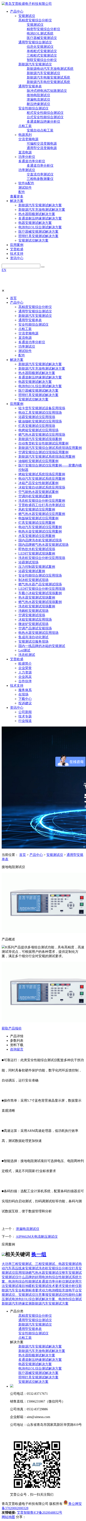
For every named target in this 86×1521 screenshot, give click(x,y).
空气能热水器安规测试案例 (38, 492)
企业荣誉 (25, 668)
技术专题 (25, 716)
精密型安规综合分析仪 (43, 29)
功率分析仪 (26, 157)
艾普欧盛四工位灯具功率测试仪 (41, 505)
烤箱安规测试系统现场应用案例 (41, 474)
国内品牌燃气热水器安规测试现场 (43, 544)
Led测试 (24, 650)
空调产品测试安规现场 (35, 628)
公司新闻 (25, 712)
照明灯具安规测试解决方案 (38, 236)
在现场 (23, 694)
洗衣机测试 (26, 654)
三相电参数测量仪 (40, 179)
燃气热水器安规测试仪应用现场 (41, 434)
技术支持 (16, 685)
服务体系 (25, 690)
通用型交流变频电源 (42, 148)
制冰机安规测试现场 (33, 580)
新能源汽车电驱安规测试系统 (48, 77)
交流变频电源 (28, 139)
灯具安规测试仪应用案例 (36, 522)
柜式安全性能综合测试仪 (45, 112)
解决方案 (16, 359)
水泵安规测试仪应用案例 (36, 536)
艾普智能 (23, 1512)
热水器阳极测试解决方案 (36, 214)
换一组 (38, 1254)
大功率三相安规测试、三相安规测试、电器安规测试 (40, 1264)
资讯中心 (16, 707)
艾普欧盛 (16, 659)
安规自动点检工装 (40, 130)
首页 (13, 298)
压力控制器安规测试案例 (36, 566)
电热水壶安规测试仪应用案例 (40, 531)
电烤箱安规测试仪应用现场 (38, 430)
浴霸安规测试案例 (31, 571)
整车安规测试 (72, 1272)
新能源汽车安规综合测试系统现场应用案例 (50, 448)
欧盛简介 (25, 663)
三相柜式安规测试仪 (42, 55)
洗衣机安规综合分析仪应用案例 (41, 500)
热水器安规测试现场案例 (36, 597)
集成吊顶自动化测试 (33, 637)
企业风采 (25, 677)
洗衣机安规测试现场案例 (36, 606)
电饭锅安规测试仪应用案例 (38, 518)
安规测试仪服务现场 (33, 641)
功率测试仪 (26, 170)
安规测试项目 (15, 1286)
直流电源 (25, 152)
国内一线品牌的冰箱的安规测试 (41, 646)
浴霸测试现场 (28, 562)
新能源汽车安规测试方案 (50, 1303)
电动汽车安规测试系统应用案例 (41, 478)
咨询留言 (16, 1049)
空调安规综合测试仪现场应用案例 (43, 452)
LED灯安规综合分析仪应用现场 (41, 588)
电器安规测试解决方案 (35, 223)
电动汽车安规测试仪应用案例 (40, 527)
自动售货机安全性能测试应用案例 (43, 443)
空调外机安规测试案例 (35, 496)
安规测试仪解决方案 (33, 240)
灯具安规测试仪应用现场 (36, 426)
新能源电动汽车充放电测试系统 (50, 68)
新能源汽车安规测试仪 (35, 64)
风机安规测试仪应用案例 (36, 509)
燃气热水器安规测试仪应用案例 (41, 514)
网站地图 (8, 1517)
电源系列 (25, 134)
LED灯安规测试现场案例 (36, 553)
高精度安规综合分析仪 (35, 20)
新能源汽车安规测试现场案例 (40, 439)
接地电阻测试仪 (38, 95)
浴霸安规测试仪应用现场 (36, 417)
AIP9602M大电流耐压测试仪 (37, 1236)
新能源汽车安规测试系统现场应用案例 (46, 456)
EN (4, 270)
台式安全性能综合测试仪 (45, 117)
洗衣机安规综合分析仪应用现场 (41, 558)
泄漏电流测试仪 (38, 99)
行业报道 (25, 721)
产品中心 (16, 302)
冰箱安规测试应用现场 (35, 619)
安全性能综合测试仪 (33, 108)
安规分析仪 (70, 1286)
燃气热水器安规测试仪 (45, 1272)
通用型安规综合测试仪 (35, 42)
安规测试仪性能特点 (63, 1294)
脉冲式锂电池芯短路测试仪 (47, 90)
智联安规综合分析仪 (42, 60)
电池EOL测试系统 (40, 33)
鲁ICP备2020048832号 (46, 1512)
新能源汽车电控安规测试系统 (48, 82)
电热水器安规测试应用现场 (38, 632)
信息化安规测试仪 (40, 46)
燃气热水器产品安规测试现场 (40, 584)
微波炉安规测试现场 (33, 624)
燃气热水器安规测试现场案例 (40, 602)
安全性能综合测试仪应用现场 (40, 575)
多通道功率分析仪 (31, 161)
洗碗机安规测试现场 (33, 610)
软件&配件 (26, 183)
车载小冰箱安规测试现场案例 (40, 593)
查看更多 (16, 196)
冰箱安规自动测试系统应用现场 (41, 487)
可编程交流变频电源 (42, 143)
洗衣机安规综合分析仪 (55, 1268)
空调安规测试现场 (31, 615)
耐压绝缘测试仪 (38, 104)
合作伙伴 (25, 681)
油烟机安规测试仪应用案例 (38, 461)
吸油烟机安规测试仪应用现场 (40, 421)
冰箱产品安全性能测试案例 (38, 483)
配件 (21, 192)
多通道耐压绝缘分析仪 (43, 121)
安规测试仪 (26, 16)
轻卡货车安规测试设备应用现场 (41, 408)
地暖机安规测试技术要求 (43, 1286)
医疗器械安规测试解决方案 (38, 231)
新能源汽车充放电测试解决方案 (41, 209)
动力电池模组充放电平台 (60, 1290)
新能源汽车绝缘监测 (17, 1303)
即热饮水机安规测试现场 (36, 549)
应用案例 (16, 404)
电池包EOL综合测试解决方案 (40, 227)
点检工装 (25, 126)
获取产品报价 (12, 1028)
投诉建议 (25, 703)
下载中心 (25, 699)
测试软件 (25, 187)
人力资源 (25, 672)
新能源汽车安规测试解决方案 (40, 205)
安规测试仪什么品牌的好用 (22, 1277)
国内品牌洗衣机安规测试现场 (40, 540)
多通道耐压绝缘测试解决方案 (40, 218)
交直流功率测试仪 (40, 174)
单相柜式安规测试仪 (42, 51)
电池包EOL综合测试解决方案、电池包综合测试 (47, 1299)
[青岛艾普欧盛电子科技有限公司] (27, 3)
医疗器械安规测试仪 (42, 38)
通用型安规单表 (30, 86)
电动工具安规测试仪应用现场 (40, 412)
